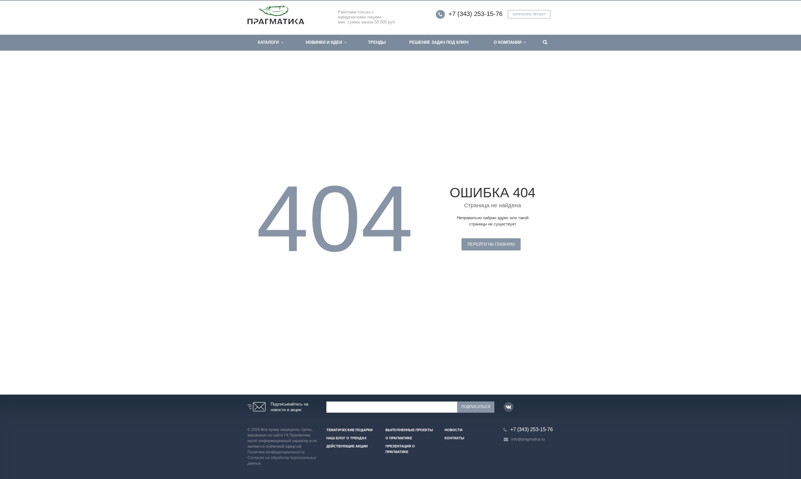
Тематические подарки (349, 430)
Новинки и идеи (325, 42)
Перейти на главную (491, 244)
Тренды (377, 42)
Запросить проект (529, 14)
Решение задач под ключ (438, 42)
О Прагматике (398, 438)
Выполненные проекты (409, 430)
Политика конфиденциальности (275, 452)
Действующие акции (347, 446)
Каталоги (269, 42)
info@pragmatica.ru (528, 439)
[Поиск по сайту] (545, 43)
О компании (509, 42)
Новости (453, 430)
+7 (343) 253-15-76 (475, 13)
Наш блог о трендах (346, 438)
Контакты (454, 438)
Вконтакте (508, 407)
